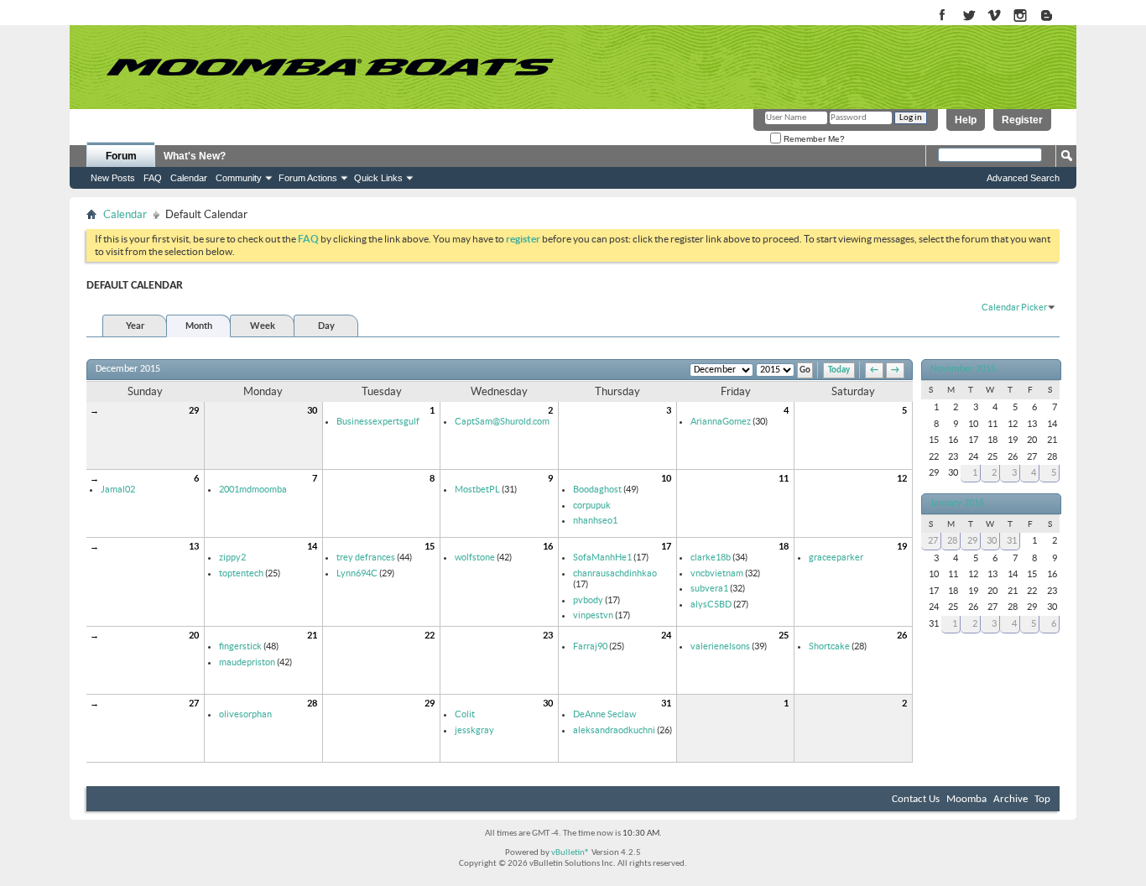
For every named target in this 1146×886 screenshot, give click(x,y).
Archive (1010, 799)
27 (194, 703)
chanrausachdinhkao (615, 573)
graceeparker (836, 557)
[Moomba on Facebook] (943, 16)
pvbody (588, 600)
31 (666, 703)
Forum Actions (308, 178)
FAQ (152, 178)
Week (262, 326)
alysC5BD (711, 604)
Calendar (188, 178)
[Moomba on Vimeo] (995, 16)
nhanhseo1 (595, 520)
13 (194, 546)
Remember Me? (813, 138)
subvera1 (709, 588)
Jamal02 (118, 489)
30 (312, 410)
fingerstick (240, 646)
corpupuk (592, 505)
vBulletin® (570, 852)
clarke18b (710, 557)
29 (194, 410)
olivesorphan (245, 714)
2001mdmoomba (253, 489)
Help (966, 120)
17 (666, 546)
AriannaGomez (720, 421)
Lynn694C (357, 573)
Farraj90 (590, 646)
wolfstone (475, 557)
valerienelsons (720, 646)
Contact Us (916, 799)
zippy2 (232, 557)
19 (902, 546)
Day (326, 326)
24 (666, 635)
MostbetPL (477, 489)
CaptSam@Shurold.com (502, 421)
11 (784, 478)
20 (194, 635)
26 (902, 635)
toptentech (241, 573)
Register (1022, 120)
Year (135, 326)
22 (430, 635)
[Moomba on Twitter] (969, 16)
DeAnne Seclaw (604, 714)
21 (312, 635)
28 (312, 703)
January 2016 (957, 503)
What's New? (195, 156)
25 (784, 635)
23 (548, 635)
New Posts (113, 178)
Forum (121, 156)
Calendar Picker (1014, 307)
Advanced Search (1023, 178)
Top (1042, 799)
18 (784, 546)
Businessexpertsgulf (377, 421)
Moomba (966, 799)
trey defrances (365, 557)
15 (430, 546)
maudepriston (247, 662)
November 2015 (963, 369)
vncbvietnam (716, 573)
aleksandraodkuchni (614, 730)
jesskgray (474, 730)
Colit (465, 714)
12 (902, 478)
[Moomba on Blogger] (1055, 16)
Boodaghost (597, 489)
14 (312, 546)
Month (198, 326)
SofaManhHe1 (602, 557)
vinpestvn (593, 615)
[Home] (330, 67)
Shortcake (829, 646)
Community (239, 178)
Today (839, 370)
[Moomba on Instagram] (1021, 16)
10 (666, 478)
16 (548, 546)
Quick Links (378, 178)
